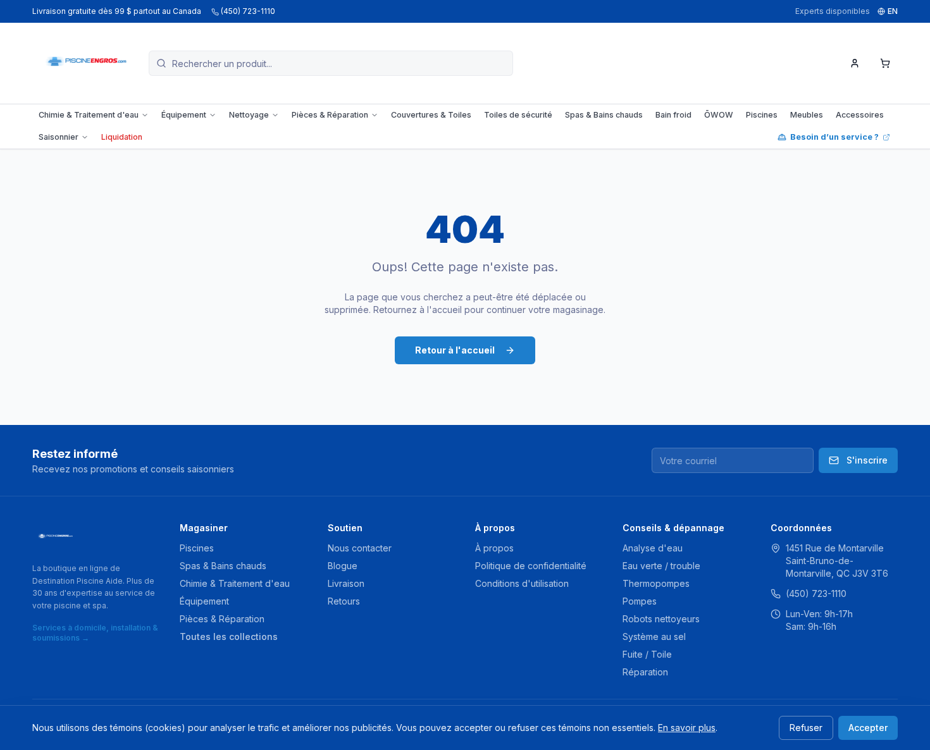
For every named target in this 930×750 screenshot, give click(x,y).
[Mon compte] (854, 63)
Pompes (640, 601)
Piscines (762, 115)
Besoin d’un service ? (834, 137)
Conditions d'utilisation (522, 583)
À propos (494, 548)
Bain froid (673, 115)
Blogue (342, 565)
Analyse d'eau (653, 548)
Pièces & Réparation (330, 115)
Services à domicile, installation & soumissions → (95, 632)
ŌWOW (718, 115)
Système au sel (654, 636)
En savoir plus (687, 727)
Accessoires (860, 115)
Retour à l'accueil (455, 350)
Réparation (645, 672)
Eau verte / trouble (661, 565)
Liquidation (121, 137)
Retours (344, 601)
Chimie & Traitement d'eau (89, 115)
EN (893, 11)
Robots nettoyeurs (661, 618)
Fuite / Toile (647, 654)
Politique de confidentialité (530, 565)
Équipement (183, 115)
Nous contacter (360, 548)
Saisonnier (58, 137)
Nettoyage (249, 115)
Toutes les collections (229, 636)
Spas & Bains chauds (604, 115)
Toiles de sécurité (518, 115)
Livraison (346, 583)
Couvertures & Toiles (431, 115)
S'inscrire (867, 460)
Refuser (806, 727)
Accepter (868, 727)
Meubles (806, 115)
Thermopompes (656, 583)
